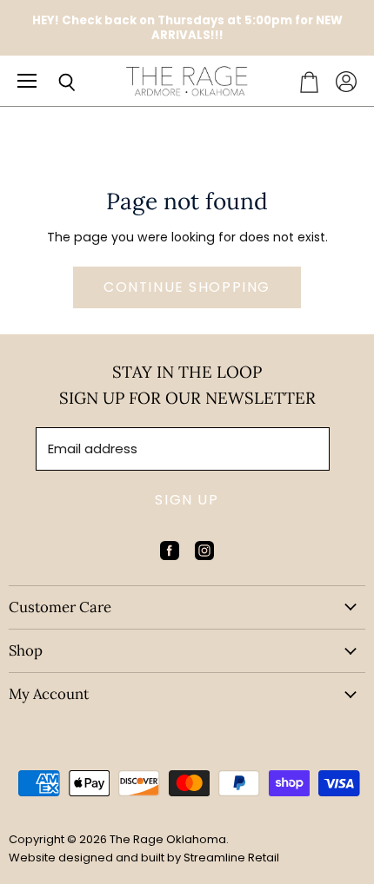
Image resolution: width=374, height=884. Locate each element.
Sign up (186, 500)
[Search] (53, 82)
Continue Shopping (187, 287)
